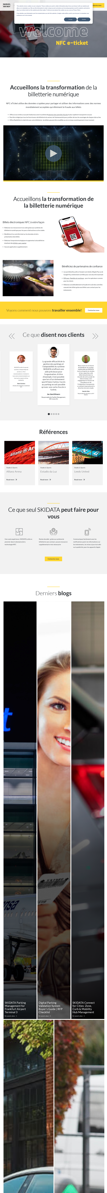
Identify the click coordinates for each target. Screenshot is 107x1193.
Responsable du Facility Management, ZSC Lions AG (54, 398)
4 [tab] (56, 414)
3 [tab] (54, 414)
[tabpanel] (54, 377)
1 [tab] (49, 413)
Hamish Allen (86, 391)
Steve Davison (21, 383)
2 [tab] (52, 414)
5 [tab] (59, 414)
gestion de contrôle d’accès (58, 115)
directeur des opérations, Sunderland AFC (21, 386)
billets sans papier (19, 243)
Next (95, 336)
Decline (84, 19)
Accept (70, 19)
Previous (11, 336)
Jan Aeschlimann (53, 394)
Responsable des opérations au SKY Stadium (86, 394)
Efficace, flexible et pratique (74, 278)
